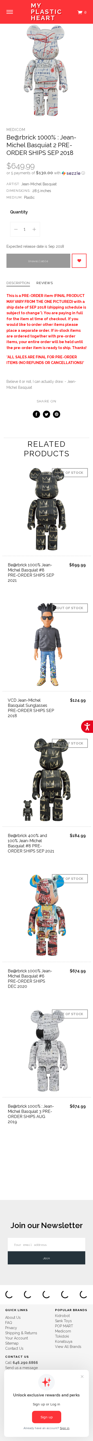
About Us (13, 1317)
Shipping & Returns (21, 1333)
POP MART (64, 1326)
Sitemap (12, 1343)
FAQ (8, 1323)
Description (18, 283)
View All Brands (68, 1347)
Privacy (11, 1328)
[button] (46, 173)
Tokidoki (62, 1336)
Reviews (44, 283)
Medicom (15, 130)
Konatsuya (63, 1341)
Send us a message (21, 1368)
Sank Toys (63, 1321)
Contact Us (14, 1348)
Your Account (16, 1338)
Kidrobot (62, 1316)
